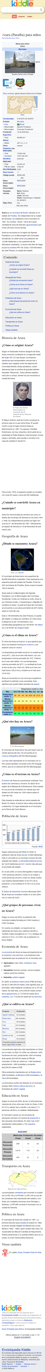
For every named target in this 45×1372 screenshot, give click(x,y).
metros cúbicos (19, 1086)
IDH (4, 169)
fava (34, 963)
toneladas (37, 1055)
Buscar (41, 9)
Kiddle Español (7, 1364)
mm (22, 667)
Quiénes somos (30, 1364)
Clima (5, 145)
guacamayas (32, 224)
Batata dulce (7, 1018)
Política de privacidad (10, 1366)
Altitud (5, 140)
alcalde (23, 1222)
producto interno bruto (21, 981)
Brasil (22, 124)
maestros (31, 1124)
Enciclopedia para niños (10, 38)
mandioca (28, 963)
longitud (20, 627)
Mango (5, 1039)
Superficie (7, 135)
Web (14, 16)
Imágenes (21, 16)
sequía (36, 684)
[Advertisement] (22, 25)
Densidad (7, 156)
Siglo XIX (9, 357)
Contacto (24, 1366)
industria (5, 996)
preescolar (34, 1118)
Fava (4, 1022)
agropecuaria (11, 993)
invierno (30, 644)
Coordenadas (8, 118)
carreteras (19, 1192)
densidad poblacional (30, 861)
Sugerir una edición (22, 1337)
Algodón (5, 1015)
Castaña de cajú (8, 1035)
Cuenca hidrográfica (10, 756)
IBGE (5, 150)
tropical (19, 145)
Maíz (4, 1032)
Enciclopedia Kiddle (10, 1315)
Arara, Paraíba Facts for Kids (29, 1252)
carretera (13, 247)
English (29, 16)
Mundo (21, 572)
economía (8, 952)
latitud (40, 624)
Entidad (6, 121)
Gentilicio (7, 158)
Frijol (4, 1025)
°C (9, 655)
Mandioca (6, 1028)
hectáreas (6, 1055)
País (6, 124)
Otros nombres (8, 93)
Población (7, 148)
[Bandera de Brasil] (18, 124)
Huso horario (8, 172)
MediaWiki (19, 1362)
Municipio (22, 49)
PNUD (9, 169)
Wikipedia (24, 1359)
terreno (7, 780)
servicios (19, 955)
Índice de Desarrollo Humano (16, 891)
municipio (16, 212)
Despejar (36, 10)
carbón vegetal (18, 977)
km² (24, 137)
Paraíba (13, 215)
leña (30, 1086)
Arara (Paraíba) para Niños (13, 1329)
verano (19, 647)
